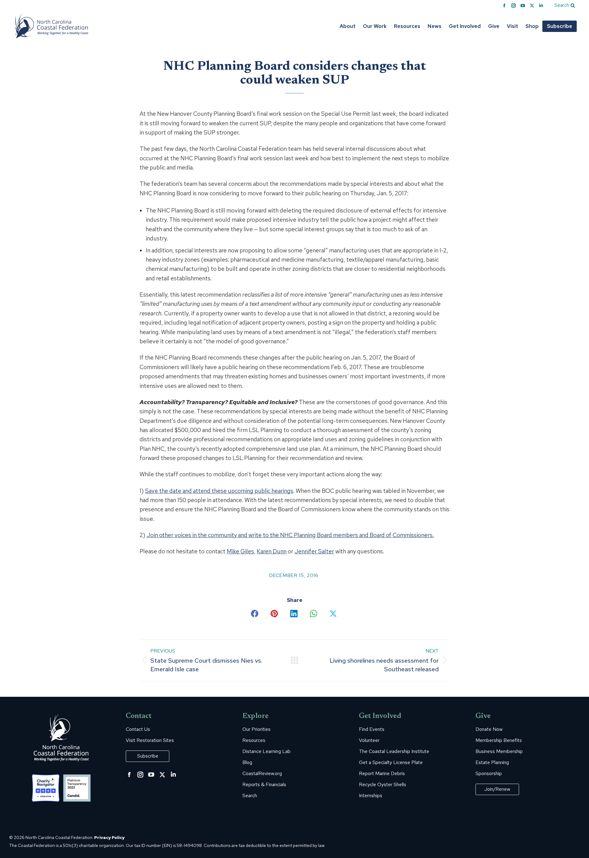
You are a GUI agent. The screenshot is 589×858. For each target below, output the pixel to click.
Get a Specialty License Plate (391, 762)
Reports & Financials (264, 785)
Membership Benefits (498, 740)
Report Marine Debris (382, 773)
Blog (247, 762)
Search (249, 796)
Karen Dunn (272, 551)
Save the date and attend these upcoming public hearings (219, 491)
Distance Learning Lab (266, 751)
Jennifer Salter (314, 551)
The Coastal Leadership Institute (394, 751)
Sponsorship (488, 773)
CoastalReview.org (262, 773)
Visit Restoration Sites (150, 740)
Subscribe (147, 756)
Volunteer (369, 740)
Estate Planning (492, 762)
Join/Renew (497, 789)
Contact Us (138, 729)
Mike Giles (240, 551)
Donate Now (488, 729)
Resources (253, 740)
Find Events (371, 729)
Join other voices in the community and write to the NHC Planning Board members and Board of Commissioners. (290, 535)
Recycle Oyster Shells (382, 785)
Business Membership (499, 751)
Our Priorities (256, 729)
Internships (370, 796)
